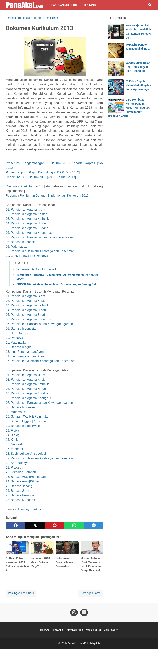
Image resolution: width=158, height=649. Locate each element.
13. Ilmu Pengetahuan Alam (25, 351)
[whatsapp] (74, 525)
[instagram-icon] (74, 612)
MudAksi (58, 629)
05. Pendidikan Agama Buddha (27, 228)
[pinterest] (54, 525)
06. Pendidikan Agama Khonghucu (29, 232)
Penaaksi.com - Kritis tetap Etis (84, 643)
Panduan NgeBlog (64, 5)
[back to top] (150, 640)
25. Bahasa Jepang (19, 486)
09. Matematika (16, 246)
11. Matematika (16, 342)
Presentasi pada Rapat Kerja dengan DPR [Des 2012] (43, 172)
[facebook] (15, 525)
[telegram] (93, 525)
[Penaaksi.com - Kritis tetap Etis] (25, 5)
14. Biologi (13, 435)
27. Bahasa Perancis (20, 495)
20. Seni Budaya (17, 463)
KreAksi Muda (74, 629)
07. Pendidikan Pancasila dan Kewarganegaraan (39, 237)
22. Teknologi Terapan (21, 472)
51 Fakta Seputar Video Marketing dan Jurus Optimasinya (138, 85)
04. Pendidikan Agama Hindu (26, 223)
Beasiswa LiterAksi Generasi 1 (36, 269)
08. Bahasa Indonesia (21, 242)
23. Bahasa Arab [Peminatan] (26, 476)
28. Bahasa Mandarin (20, 500)
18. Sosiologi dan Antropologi (26, 453)
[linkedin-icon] (84, 612)
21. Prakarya (14, 467)
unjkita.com (111, 629)
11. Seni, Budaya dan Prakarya (27, 255)
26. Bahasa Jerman (19, 490)
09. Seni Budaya (17, 333)
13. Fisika (12, 430)
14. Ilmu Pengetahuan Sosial (25, 356)
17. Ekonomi (14, 449)
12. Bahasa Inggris (18, 347)
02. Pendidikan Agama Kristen (26, 214)
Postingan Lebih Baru (21, 593)
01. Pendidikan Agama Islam (25, 209)
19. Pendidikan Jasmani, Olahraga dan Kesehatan (40, 458)
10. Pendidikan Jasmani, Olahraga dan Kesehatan (40, 251)
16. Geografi (14, 444)
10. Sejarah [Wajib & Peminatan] (28, 416)
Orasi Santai (93, 629)
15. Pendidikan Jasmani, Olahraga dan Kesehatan (40, 361)
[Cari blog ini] (150, 5)
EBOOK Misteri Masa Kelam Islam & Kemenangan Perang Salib (57, 284)
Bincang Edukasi (30, 509)
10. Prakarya (14, 337)
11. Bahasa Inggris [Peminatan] (27, 421)
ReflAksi (45, 629)
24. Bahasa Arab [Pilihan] (23, 481)
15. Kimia (12, 439)
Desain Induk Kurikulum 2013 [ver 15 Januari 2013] (41, 177)
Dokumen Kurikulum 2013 (24, 186)
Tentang (89, 5)
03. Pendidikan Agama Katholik (27, 218)
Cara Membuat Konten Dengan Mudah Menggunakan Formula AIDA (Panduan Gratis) (130, 107)
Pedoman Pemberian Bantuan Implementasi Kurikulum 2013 (47, 195)
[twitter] (35, 525)
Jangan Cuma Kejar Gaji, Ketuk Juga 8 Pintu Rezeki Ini (138, 67)
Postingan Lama (91, 593)
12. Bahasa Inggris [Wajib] (23, 425)
